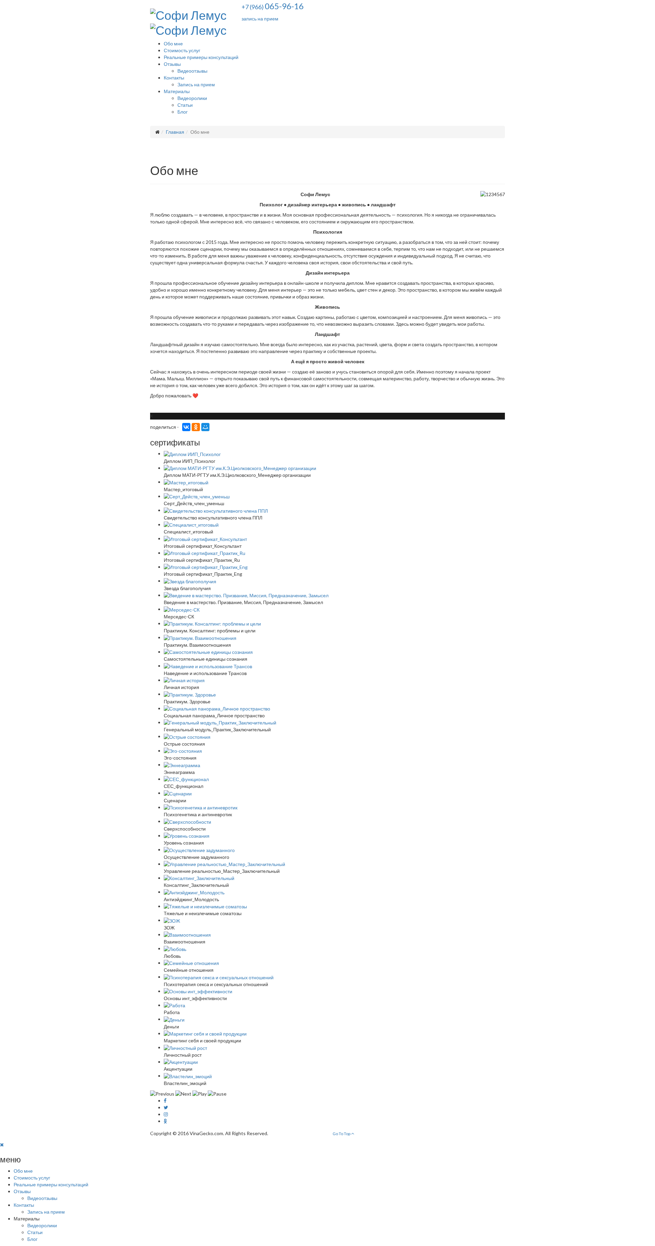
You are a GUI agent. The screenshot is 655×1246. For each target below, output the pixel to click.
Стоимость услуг (182, 50)
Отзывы (172, 64)
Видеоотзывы (192, 71)
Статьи (185, 105)
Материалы (177, 91)
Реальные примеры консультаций (201, 57)
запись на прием (260, 18)
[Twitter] (166, 1107)
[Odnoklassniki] (165, 1121)
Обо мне (173, 43)
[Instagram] (166, 1114)
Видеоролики (192, 98)
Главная (175, 132)
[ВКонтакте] (186, 427)
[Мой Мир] (205, 427)
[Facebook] (165, 1100)
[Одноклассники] (196, 427)
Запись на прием (196, 84)
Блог (182, 112)
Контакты (174, 77)
